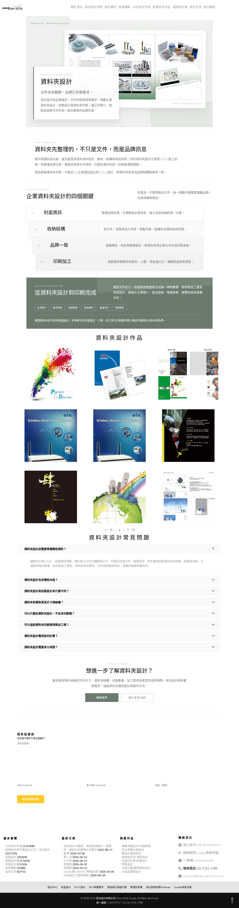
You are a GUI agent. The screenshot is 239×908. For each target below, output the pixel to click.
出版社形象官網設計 (134, 860)
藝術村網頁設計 (131, 853)
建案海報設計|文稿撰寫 (136, 846)
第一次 (68, 857)
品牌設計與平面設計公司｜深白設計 (27, 849)
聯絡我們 (101, 697)
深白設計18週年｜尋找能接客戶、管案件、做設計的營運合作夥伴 (87, 847)
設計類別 (111, 7)
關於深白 (77, 7)
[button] (119, 549)
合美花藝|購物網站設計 (136, 867)
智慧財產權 (136, 887)
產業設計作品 (161, 7)
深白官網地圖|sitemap (158, 887)
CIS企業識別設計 (84, 172)
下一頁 (130, 529)
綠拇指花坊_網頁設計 (135, 857)
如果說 (68, 864)
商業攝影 (125, 7)
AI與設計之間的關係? (77, 875)
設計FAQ (52, 887)
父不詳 (68, 860)
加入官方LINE (137, 697)
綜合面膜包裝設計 (133, 849)
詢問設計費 (180, 7)
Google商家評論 (183, 887)
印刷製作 (90, 320)
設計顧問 (209, 7)
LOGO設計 (106, 172)
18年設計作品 (141, 7)
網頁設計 (127, 864)
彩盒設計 (66, 887)
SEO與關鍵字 (96, 887)
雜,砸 (67, 853)
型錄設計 (63, 320)
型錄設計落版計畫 (117, 887)
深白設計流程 (94, 7)
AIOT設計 (79, 887)
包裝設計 (10, 864)
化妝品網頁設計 (131, 871)
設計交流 (195, 7)
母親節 (68, 867)
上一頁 (108, 529)
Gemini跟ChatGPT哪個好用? (81, 871)
